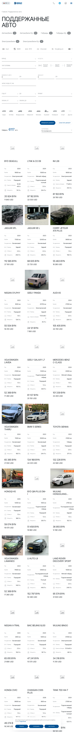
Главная (4, 12)
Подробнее (22, 721)
